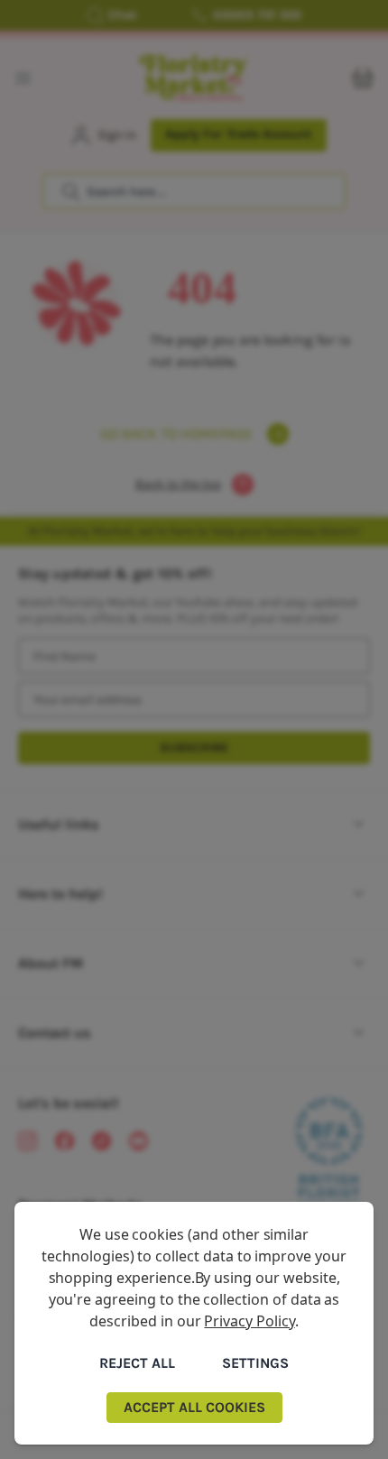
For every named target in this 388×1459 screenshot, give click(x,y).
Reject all (137, 1362)
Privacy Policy (249, 1321)
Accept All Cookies (194, 1407)
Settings (255, 1362)
